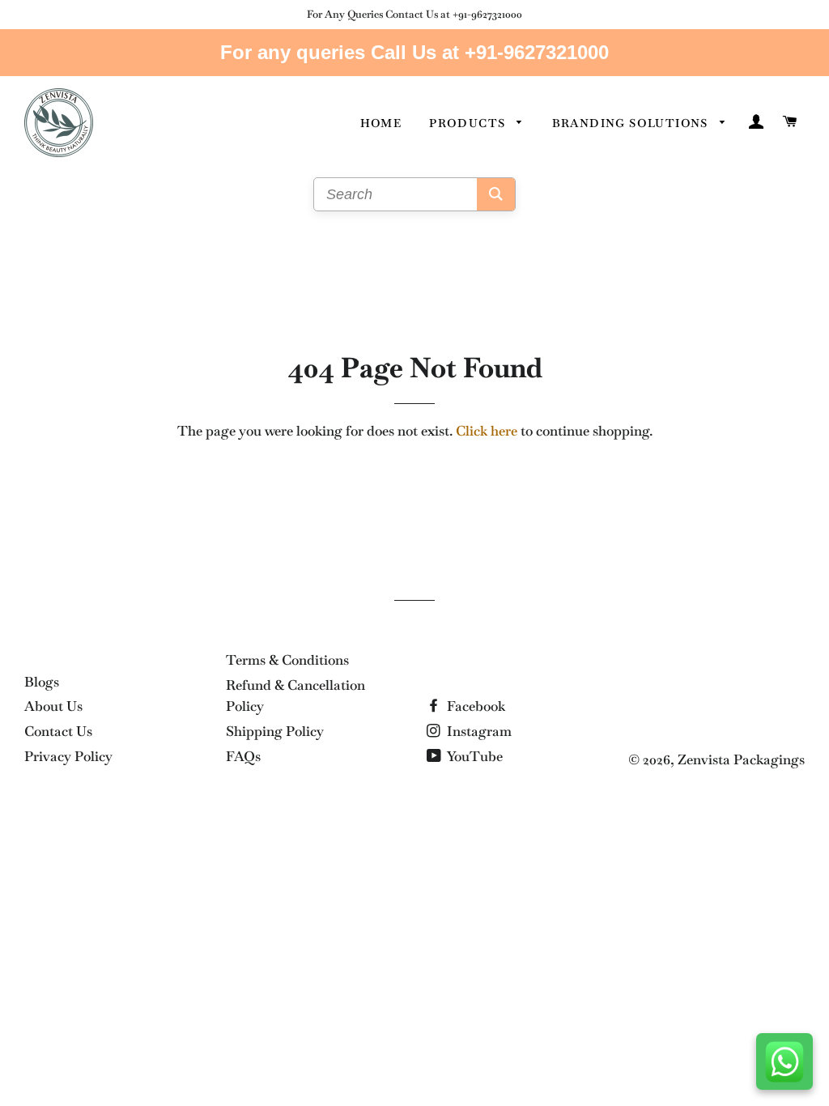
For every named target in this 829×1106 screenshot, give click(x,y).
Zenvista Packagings (741, 759)
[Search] (496, 194)
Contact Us (58, 731)
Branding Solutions (632, 123)
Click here (486, 431)
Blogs (41, 682)
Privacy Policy (68, 756)
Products (469, 123)
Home (381, 123)
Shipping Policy (275, 731)
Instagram (478, 731)
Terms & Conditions (287, 660)
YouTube (473, 756)
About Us (53, 706)
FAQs (243, 756)
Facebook (474, 706)
